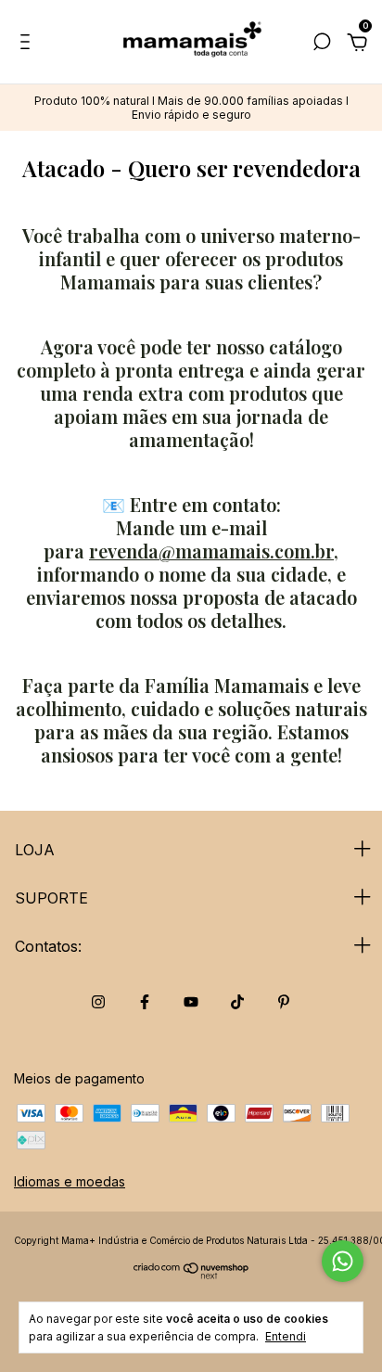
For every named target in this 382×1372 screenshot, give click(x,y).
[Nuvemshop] (191, 1274)
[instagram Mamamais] (98, 1001)
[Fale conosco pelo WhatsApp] (342, 1261)
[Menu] (28, 44)
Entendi (285, 1336)
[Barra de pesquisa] (321, 44)
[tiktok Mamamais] (237, 1001)
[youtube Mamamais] (191, 1001)
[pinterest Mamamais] (283, 1001)
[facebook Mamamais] (144, 1001)
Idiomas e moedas (69, 1181)
